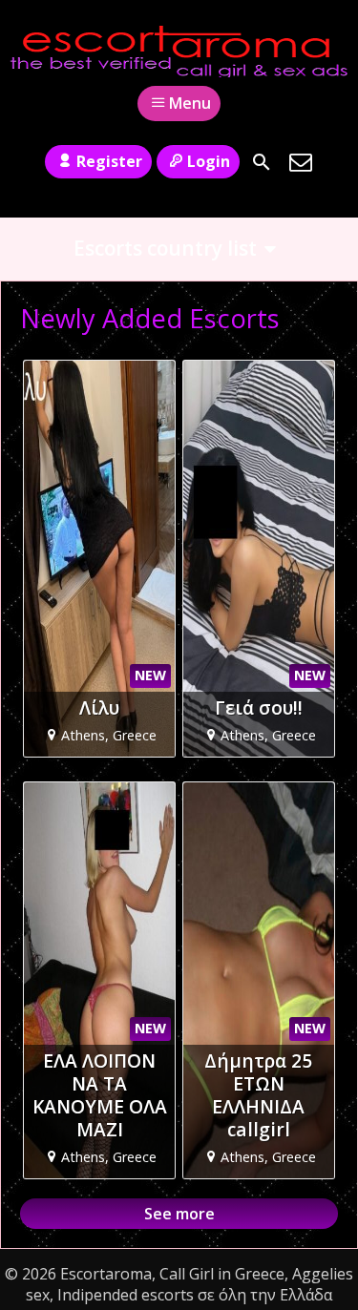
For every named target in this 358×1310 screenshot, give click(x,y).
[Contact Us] (301, 162)
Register (109, 161)
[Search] (261, 162)
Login (208, 161)
